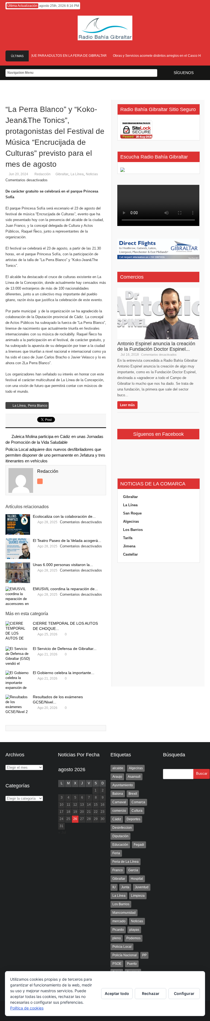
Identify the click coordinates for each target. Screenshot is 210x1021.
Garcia (133, 870)
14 (89, 805)
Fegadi (139, 845)
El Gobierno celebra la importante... (63, 673)
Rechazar (150, 993)
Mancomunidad (124, 913)
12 (75, 805)
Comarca (138, 802)
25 (68, 819)
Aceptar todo (117, 993)
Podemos (133, 938)
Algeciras (131, 521)
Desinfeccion (122, 828)
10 (61, 805)
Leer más (127, 405)
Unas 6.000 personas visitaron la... (63, 564)
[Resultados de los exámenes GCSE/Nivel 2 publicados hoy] (17, 705)
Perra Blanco (37, 406)
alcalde (117, 768)
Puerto (132, 964)
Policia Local (122, 947)
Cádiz (116, 819)
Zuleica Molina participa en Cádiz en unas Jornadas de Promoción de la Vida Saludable (54, 439)
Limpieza (138, 896)
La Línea (77, 174)
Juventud (141, 887)
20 (82, 812)
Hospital (137, 879)
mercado (119, 921)
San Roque (132, 513)
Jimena (129, 546)
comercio (119, 811)
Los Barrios (133, 530)
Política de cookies (26, 1008)
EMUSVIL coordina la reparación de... (65, 589)
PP (144, 955)
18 (68, 812)
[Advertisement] (158, 624)
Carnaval (119, 802)
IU (114, 887)
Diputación (120, 836)
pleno (116, 938)
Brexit (133, 794)
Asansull (134, 777)
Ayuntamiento (122, 785)
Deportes (133, 819)
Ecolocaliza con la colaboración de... (64, 516)
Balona (117, 794)
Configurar (184, 993)
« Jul (62, 832)
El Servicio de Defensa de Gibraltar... (65, 648)
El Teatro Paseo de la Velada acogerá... (67, 540)
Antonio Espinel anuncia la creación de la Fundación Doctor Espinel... (156, 346)
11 (68, 805)
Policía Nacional (124, 955)
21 (89, 812)
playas (134, 930)
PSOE (116, 964)
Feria (116, 853)
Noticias (92, 174)
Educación (120, 845)
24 (61, 819)
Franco (117, 870)
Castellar (130, 554)
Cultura (137, 811)
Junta (125, 887)
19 (75, 812)
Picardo (118, 930)
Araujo (117, 777)
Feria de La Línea (125, 862)
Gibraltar (62, 174)
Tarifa (127, 538)
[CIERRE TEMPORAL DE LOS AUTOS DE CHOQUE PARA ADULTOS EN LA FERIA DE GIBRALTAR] (17, 631)
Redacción (42, 174)
